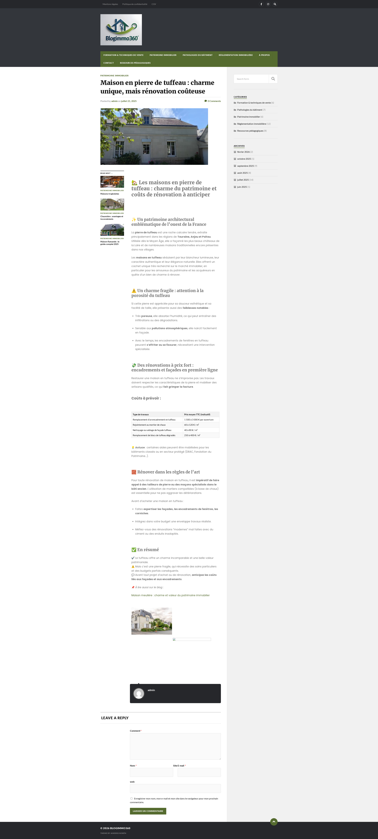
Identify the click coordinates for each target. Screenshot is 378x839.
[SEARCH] (273, 78)
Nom (133, 765)
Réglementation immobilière (236, 55)
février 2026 (243, 151)
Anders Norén (118, 833)
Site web (153, 773)
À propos (264, 55)
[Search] (275, 4)
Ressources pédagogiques (135, 63)
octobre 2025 (244, 158)
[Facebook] (261, 4)
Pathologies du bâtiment (198, 55)
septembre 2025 (245, 165)
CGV (154, 4)
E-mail (182, 765)
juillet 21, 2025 (129, 101)
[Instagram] (268, 4)
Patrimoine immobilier (163, 55)
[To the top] (274, 822)
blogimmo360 (120, 828)
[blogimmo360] (189, 29)
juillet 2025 (243, 179)
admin (114, 101)
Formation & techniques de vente (124, 55)
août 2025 (242, 172)
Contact (109, 63)
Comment (135, 731)
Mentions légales (110, 4)
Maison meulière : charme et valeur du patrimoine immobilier (170, 595)
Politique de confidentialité (134, 4)
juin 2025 (242, 186)
